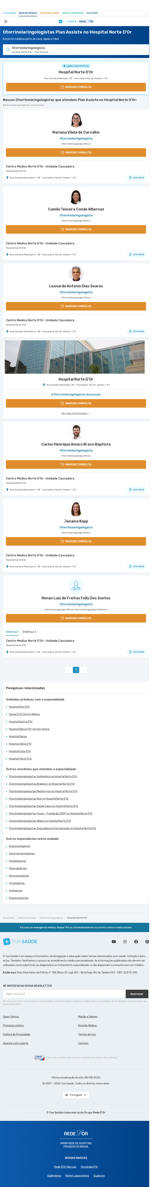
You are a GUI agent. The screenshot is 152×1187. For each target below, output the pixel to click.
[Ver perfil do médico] (76, 120)
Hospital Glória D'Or (20, 744)
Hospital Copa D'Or (20, 751)
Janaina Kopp (76, 521)
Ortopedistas (17, 883)
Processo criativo (13, 1025)
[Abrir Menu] (6, 21)
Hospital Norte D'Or (76, 72)
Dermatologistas (19, 875)
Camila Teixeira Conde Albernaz (76, 209)
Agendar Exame (49, 13)
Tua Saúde (9, 13)
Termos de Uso (87, 1034)
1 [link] (76, 670)
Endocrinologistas (19, 846)
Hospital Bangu (18, 736)
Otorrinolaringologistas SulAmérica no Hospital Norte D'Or (43, 776)
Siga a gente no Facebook (136, 942)
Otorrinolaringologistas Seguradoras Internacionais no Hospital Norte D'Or (52, 828)
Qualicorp (99, 1175)
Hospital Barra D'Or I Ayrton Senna (29, 729)
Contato (83, 1043)
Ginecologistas (18, 868)
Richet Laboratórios (77, 1175)
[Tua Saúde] (20, 941)
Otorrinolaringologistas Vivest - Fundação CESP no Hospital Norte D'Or (50, 813)
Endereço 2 (29, 631)
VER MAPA (138, 177)
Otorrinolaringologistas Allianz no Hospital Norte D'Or (40, 821)
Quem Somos (11, 1016)
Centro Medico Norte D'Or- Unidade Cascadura (40, 166)
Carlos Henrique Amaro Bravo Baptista (76, 444)
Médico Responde (73, 13)
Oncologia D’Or (89, 1166)
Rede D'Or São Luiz (65, 1166)
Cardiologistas (17, 861)
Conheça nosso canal (114, 942)
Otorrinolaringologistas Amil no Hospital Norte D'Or (39, 798)
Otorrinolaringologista (51, 918)
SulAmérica (54, 1175)
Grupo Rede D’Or (94, 1112)
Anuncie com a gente (15, 1043)
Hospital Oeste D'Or (20, 758)
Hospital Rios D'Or (19, 706)
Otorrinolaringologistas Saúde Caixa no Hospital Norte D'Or (43, 806)
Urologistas (15, 890)
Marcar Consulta (27, 918)
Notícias (92, 13)
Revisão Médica (87, 1025)
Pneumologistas (18, 898)
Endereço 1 (12, 631)
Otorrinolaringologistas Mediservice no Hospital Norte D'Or (43, 791)
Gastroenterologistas (22, 853)
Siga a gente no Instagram (125, 942)
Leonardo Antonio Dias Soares (76, 286)
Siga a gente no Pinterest (147, 942)
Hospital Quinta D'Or (21, 721)
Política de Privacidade (16, 1034)
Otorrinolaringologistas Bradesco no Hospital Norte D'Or (42, 784)
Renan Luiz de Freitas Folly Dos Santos (76, 598)
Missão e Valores (88, 1016)
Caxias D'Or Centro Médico (24, 714)
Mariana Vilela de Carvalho (76, 132)
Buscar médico (28, 13)
